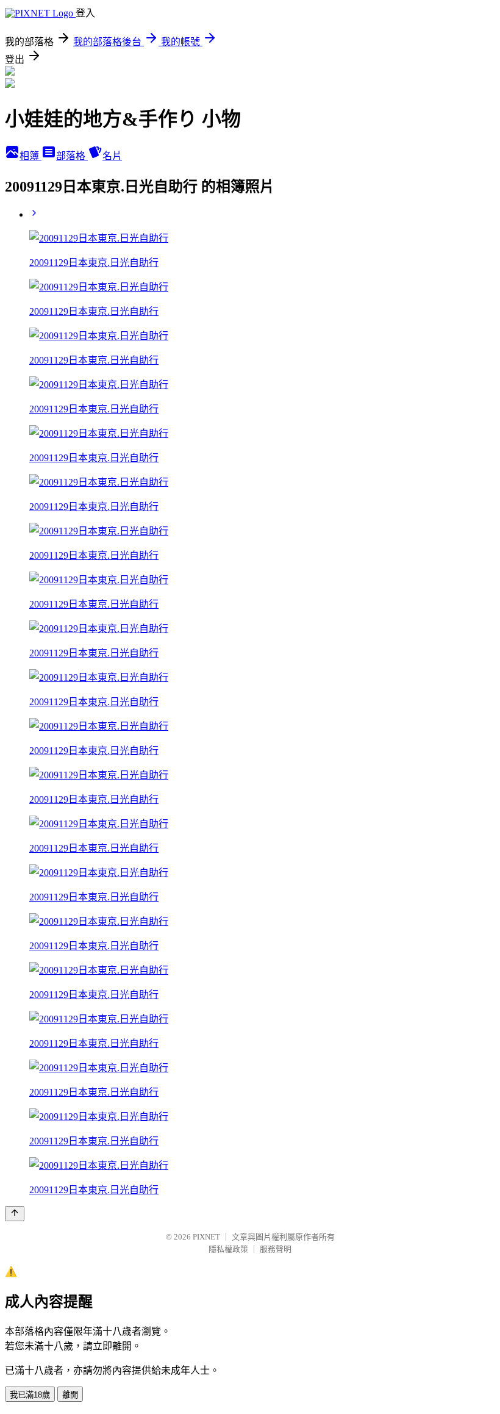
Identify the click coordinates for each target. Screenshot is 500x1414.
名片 (112, 156)
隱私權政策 (228, 1249)
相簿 (30, 156)
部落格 (72, 156)
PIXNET (206, 1236)
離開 (70, 1394)
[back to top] (14, 1213)
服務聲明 (275, 1249)
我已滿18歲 (30, 1394)
